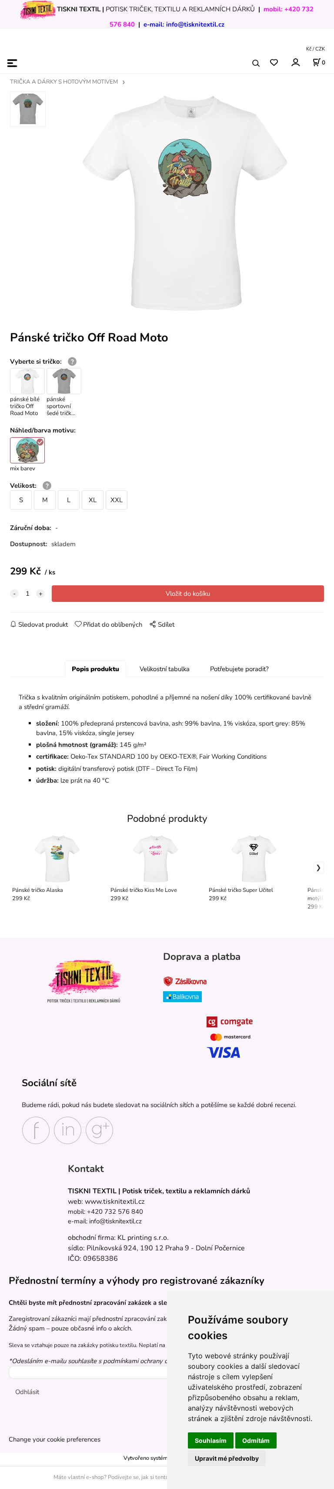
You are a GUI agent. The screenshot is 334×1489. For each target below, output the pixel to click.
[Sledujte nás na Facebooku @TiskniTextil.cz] (36, 1129)
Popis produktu (95, 669)
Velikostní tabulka (165, 669)
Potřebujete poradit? (239, 669)
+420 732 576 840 (115, 1211)
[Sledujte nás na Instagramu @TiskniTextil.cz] (67, 1129)
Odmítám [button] (256, 1440)
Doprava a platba (201, 956)
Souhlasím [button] (211, 1440)
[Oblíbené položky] (274, 62)
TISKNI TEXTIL (78, 9)
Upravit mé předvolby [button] (227, 1458)
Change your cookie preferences (54, 1439)
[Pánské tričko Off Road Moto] (184, 203)
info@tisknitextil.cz (195, 24)
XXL (116, 500)
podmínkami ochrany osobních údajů (155, 1361)
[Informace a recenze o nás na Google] (99, 1129)
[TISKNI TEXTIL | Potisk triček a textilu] (83, 981)
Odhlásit (27, 1392)
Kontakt (86, 1168)
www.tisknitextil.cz (114, 1201)
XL (93, 500)
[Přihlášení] (295, 62)
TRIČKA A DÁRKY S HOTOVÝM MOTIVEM (64, 82)
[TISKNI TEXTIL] (37, 9)
